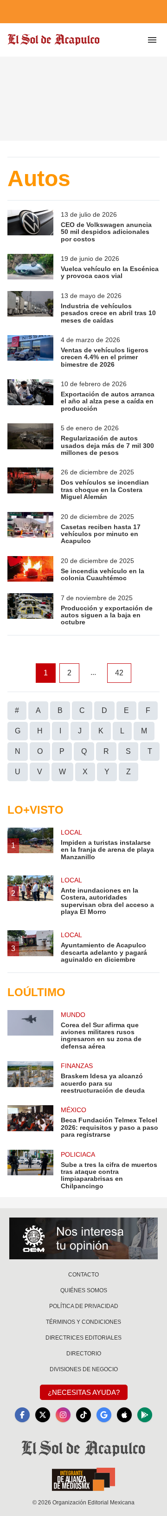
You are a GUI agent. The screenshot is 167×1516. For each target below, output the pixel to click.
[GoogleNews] (103, 1414)
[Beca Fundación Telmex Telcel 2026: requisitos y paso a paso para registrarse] (30, 1121)
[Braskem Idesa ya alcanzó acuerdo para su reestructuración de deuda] (30, 1077)
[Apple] (124, 1414)
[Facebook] (22, 1414)
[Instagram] (63, 1414)
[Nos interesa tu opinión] (83, 1238)
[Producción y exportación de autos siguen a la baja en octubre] (30, 609)
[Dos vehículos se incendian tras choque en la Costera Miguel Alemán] (30, 483)
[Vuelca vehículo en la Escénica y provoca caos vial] (30, 267)
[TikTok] (83, 1414)
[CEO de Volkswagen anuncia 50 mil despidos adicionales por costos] (30, 226)
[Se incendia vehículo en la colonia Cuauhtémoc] (30, 569)
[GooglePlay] (144, 1414)
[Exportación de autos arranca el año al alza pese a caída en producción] (30, 395)
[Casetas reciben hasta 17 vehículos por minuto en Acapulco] (30, 528)
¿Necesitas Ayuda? (84, 1392)
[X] (42, 1414)
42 (119, 673)
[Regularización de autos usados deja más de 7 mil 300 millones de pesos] (30, 439)
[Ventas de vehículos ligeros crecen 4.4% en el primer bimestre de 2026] (30, 351)
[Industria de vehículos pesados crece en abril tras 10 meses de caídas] (30, 307)
